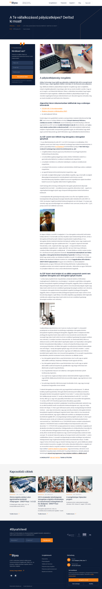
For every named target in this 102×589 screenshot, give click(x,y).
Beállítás (91, 583)
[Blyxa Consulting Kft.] (13, 3)
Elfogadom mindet (83, 580)
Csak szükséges (76, 583)
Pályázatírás (45, 558)
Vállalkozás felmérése (47, 564)
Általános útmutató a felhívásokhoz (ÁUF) (54, 111)
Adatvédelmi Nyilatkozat (15, 586)
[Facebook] (11, 575)
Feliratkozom (46, 540)
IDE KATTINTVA (55, 457)
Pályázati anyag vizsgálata (48, 566)
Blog (79, 3)
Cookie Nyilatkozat (27, 586)
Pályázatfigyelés (46, 561)
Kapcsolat (87, 3)
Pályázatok (64, 3)
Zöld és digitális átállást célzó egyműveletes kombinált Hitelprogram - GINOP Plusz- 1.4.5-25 (23, 499)
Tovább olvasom (14, 513)
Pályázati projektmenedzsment (49, 569)
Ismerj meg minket (16, 570)
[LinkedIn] (15, 575)
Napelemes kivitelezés (47, 571)
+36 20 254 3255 (76, 565)
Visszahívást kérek (22, 76)
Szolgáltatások (53, 3)
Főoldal (12, 25)
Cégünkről (71, 3)
